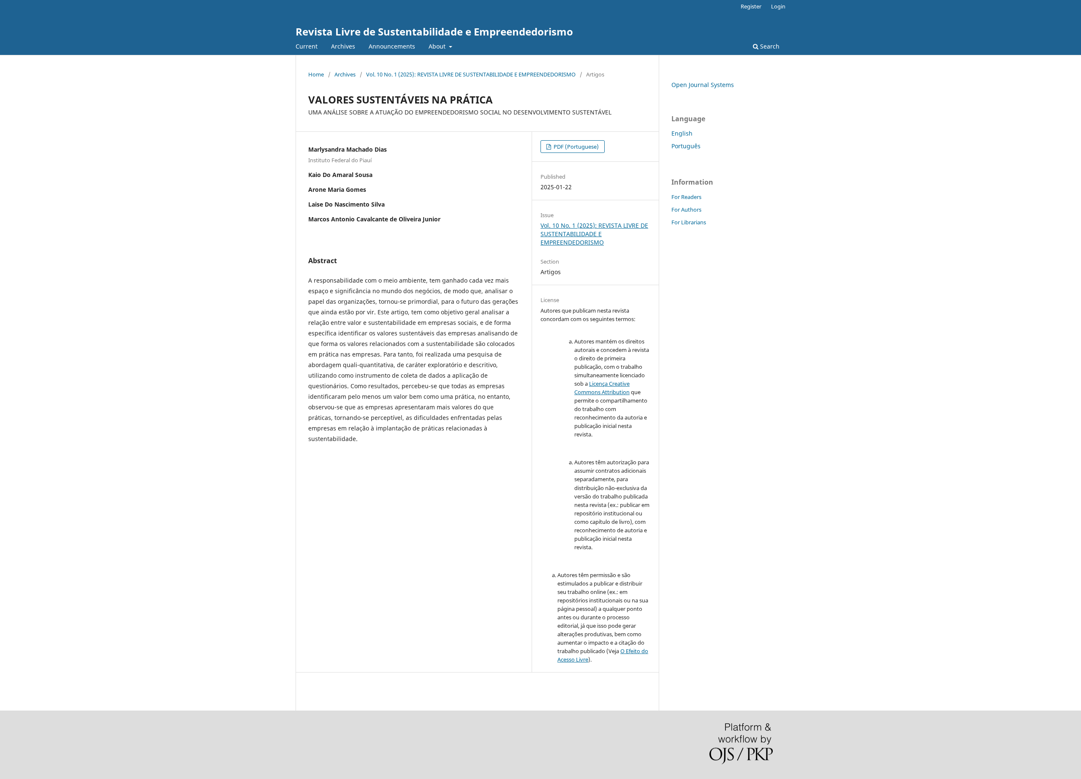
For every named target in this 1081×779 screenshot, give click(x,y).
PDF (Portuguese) (575, 146)
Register (751, 6)
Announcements (392, 46)
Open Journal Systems (702, 85)
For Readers (686, 197)
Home (316, 74)
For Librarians (688, 222)
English (682, 133)
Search (769, 46)
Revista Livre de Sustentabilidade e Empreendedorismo (434, 31)
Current (307, 46)
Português (686, 146)
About (438, 46)
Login (778, 6)
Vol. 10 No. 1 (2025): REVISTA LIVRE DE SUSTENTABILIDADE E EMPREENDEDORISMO (471, 74)
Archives (343, 46)
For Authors (686, 209)
